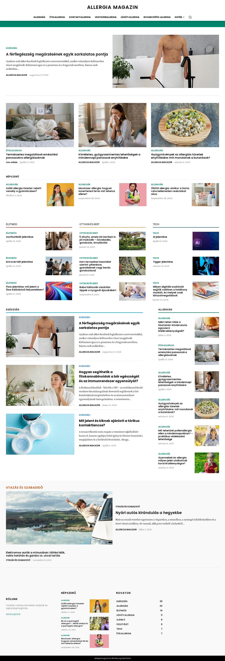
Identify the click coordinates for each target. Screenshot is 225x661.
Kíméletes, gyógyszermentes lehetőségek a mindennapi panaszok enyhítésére (109, 156)
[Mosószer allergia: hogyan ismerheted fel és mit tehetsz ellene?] (132, 194)
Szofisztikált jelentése (19, 237)
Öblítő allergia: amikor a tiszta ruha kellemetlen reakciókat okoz (170, 191)
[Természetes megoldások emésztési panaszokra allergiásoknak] (40, 125)
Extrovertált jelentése (19, 262)
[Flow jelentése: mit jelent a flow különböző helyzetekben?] (59, 291)
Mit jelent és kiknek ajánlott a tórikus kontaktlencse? (109, 423)
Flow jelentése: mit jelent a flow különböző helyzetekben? (25, 288)
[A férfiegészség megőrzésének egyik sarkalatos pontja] (165, 61)
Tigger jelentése (163, 262)
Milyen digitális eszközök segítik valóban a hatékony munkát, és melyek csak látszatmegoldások (170, 291)
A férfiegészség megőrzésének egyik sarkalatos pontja (57, 54)
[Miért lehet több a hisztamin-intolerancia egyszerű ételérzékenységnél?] (207, 327)
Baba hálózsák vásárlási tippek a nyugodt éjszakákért (97, 288)
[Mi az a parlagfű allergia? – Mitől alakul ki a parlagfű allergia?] (99, 623)
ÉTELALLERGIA (14, 150)
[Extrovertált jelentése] (59, 266)
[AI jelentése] (206, 241)
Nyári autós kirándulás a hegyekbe (149, 512)
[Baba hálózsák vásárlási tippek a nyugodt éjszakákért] (132, 291)
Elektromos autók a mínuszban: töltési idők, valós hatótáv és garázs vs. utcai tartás (35, 554)
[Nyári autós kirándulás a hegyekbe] (59, 517)
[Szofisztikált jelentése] (59, 241)
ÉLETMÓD (11, 233)
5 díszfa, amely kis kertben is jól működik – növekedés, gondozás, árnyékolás (97, 239)
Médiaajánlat (13, 614)
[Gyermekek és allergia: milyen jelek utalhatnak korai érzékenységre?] (207, 462)
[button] (190, 17)
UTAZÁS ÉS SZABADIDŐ (128, 506)
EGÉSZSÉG (11, 48)
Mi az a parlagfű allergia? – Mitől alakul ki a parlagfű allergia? (74, 623)
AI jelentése (160, 237)
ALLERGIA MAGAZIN (16, 75)
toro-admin (11, 162)
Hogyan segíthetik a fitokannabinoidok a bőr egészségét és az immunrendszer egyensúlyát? (109, 376)
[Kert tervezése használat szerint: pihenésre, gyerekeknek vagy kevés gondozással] (132, 266)
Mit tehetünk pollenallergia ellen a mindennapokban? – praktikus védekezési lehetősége (175, 435)
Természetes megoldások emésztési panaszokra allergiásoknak (32, 156)
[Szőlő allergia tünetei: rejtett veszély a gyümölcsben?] (60, 194)
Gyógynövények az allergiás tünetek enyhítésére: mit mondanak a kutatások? (180, 156)
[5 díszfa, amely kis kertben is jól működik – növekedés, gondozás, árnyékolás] (132, 241)
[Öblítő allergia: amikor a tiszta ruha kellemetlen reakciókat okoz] (205, 194)
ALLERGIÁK (84, 150)
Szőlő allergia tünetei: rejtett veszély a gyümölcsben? (23, 189)
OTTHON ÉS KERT (88, 233)
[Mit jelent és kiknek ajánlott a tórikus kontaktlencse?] (40, 434)
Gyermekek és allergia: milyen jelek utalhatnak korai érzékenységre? (172, 460)
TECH (156, 233)
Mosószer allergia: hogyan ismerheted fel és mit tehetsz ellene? (97, 191)
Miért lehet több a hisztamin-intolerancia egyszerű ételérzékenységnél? (172, 326)
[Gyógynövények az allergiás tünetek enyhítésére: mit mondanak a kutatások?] (185, 125)
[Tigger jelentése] (206, 266)
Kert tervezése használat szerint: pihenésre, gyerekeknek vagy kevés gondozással (95, 266)
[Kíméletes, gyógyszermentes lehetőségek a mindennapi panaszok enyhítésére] (112, 125)
